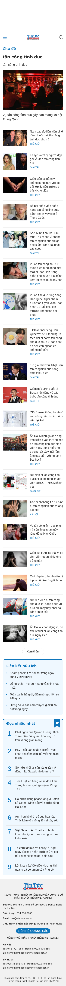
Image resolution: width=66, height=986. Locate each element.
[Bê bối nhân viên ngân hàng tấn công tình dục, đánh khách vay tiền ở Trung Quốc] (15, 212)
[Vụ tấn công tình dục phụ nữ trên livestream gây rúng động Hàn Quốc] (15, 532)
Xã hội (34, 514)
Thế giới (35, 144)
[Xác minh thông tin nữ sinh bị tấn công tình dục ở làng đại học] (15, 508)
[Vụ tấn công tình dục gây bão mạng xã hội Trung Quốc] (33, 90)
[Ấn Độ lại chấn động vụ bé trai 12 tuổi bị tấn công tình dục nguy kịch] (15, 633)
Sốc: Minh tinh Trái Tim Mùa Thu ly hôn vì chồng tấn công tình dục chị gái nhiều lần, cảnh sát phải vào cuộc (45, 241)
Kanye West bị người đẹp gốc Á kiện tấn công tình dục (46, 159)
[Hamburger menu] (5, 37)
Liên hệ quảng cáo (33, 931)
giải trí (49, 705)
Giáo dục (35, 491)
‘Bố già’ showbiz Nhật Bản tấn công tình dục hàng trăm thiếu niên (46, 369)
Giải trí (34, 167)
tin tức (27, 672)
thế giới (28, 694)
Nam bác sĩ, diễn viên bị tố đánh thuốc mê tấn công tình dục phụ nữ (46, 135)
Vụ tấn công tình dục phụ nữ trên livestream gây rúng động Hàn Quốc (45, 529)
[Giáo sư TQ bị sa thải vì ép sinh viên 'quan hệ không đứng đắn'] (15, 559)
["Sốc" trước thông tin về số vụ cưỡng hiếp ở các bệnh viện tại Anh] (15, 419)
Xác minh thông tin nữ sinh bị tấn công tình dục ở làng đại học (46, 506)
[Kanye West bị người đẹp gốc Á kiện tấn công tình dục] (15, 161)
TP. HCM (8, 959)
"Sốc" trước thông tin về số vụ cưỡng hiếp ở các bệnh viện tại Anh (46, 416)
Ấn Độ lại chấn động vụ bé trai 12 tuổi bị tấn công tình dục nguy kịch (46, 631)
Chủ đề (9, 49)
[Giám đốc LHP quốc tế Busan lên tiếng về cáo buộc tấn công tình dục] (15, 395)
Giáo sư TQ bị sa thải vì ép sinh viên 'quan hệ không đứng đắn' (46, 556)
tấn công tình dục (22, 56)
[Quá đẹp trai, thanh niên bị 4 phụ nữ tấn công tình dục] (15, 583)
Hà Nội (7, 944)
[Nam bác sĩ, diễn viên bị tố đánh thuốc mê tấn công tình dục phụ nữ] (15, 138)
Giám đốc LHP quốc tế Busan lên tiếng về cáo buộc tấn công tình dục (44, 392)
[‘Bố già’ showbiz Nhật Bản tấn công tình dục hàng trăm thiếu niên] (15, 371)
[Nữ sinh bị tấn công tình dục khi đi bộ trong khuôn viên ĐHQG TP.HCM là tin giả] (15, 481)
